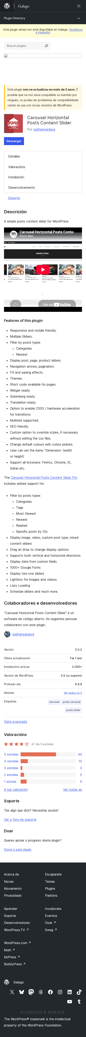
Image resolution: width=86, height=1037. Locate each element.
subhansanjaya (44, 129)
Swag (51, 930)
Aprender (10, 909)
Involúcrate (53, 909)
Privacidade (12, 895)
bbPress (12, 957)
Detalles (14, 156)
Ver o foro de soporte (20, 820)
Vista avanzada (15, 722)
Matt (9, 950)
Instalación (16, 177)
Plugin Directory (14, 18)
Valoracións (16, 167)
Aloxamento (13, 888)
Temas (50, 881)
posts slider (73, 710)
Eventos (51, 916)
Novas (9, 881)
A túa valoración (16, 790)
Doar (50, 923)
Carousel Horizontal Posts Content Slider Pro (44, 478)
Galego (18, 982)
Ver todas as (72, 790)
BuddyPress (15, 964)
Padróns (51, 895)
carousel (54, 701)
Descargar (14, 141)
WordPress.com (17, 943)
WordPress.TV (16, 930)
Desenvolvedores (17, 923)
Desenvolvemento (21, 187)
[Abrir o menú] (79, 6)
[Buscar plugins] (46, 46)
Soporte (14, 198)
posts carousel (71, 701)
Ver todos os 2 (73, 692)
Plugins (50, 888)
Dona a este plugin (17, 850)
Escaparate (53, 874)
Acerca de (11, 874)
